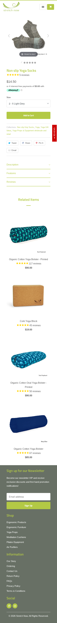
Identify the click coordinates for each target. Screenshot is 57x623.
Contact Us (12, 571)
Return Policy (13, 576)
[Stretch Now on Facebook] (9, 605)
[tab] (28, 165)
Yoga (37, 127)
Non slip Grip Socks (25, 127)
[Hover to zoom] (28, 35)
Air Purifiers (12, 547)
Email (14, 150)
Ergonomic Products (16, 522)
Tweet (14, 143)
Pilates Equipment (15, 542)
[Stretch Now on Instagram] (15, 605)
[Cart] (50, 7)
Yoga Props (12, 532)
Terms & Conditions (16, 591)
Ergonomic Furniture (16, 527)
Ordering (11, 566)
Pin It (41, 143)
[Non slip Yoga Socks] (22, 63)
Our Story (11, 561)
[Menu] (42, 7)
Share (27, 143)
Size (9, 97)
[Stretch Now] (11, 7)
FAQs (9, 581)
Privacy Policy (13, 586)
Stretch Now (22, 616)
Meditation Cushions (16, 537)
